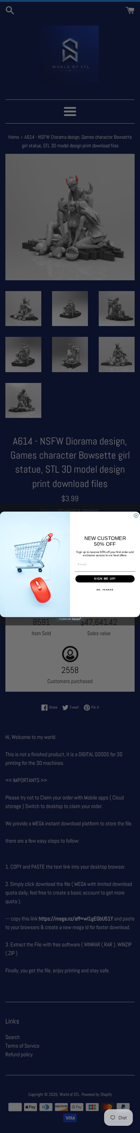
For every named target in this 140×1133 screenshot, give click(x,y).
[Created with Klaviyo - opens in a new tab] (70, 619)
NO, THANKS (105, 589)
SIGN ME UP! (105, 578)
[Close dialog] (136, 515)
